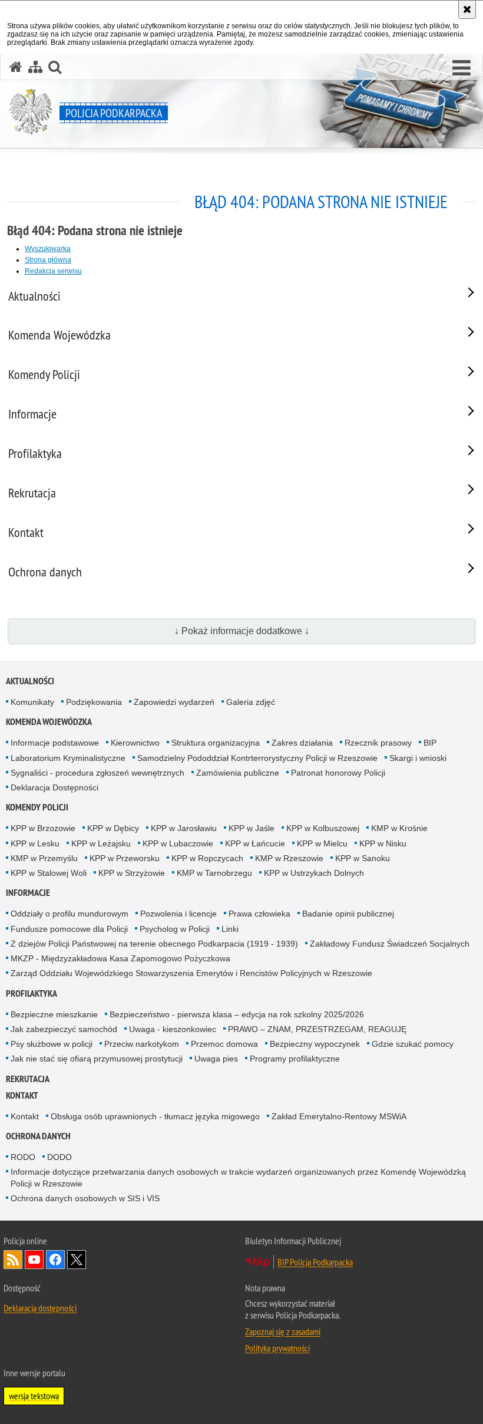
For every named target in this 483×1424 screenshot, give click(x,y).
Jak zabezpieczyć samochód (64, 1029)
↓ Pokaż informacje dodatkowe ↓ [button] (241, 631)
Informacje (28, 892)
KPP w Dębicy (113, 828)
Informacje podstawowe (55, 742)
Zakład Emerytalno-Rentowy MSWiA (339, 1116)
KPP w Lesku (35, 843)
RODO (23, 1157)
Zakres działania (302, 742)
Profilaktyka (31, 993)
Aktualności (30, 681)
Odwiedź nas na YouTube (34, 1259)
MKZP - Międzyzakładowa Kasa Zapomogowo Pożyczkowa (120, 958)
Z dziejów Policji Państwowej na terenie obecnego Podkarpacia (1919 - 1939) (154, 943)
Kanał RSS (13, 1259)
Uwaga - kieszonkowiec (172, 1029)
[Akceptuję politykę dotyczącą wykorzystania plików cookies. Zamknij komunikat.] (467, 9)
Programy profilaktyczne (295, 1058)
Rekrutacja (27, 1079)
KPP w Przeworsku (125, 858)
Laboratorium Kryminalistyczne (68, 758)
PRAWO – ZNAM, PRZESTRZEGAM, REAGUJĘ (317, 1029)
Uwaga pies (216, 1058)
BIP (430, 742)
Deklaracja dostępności (40, 1308)
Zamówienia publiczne (237, 772)
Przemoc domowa (224, 1044)
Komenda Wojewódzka (49, 722)
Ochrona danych (38, 1136)
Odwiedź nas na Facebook (55, 1259)
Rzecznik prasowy (378, 742)
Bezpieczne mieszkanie (54, 1014)
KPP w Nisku (382, 843)
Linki (230, 929)
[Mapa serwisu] (35, 67)
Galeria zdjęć (250, 702)
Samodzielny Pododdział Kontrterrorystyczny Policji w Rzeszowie (257, 758)
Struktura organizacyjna (215, 742)
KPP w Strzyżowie (131, 873)
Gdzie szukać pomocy (413, 1044)
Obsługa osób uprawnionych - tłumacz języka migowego (155, 1116)
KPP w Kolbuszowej (322, 828)
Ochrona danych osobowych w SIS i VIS (85, 1198)
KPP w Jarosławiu (184, 828)
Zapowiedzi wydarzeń (174, 702)
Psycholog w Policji (175, 929)
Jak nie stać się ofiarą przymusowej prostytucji (97, 1058)
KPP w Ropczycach (207, 858)
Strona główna (48, 260)
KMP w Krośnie (399, 828)
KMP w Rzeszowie (289, 858)
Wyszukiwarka (48, 249)
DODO (59, 1157)
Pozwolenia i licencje (178, 913)
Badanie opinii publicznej (348, 913)
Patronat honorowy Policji (338, 772)
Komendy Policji (37, 807)
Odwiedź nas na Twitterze (76, 1259)
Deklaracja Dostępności (54, 787)
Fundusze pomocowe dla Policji (69, 929)
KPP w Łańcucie (255, 843)
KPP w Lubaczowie (178, 843)
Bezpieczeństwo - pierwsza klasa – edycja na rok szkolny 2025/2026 (237, 1014)
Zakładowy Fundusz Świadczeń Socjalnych (389, 943)
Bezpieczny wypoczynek (315, 1044)
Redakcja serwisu (53, 271)
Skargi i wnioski (417, 758)
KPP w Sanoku (362, 858)
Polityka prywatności (277, 1348)
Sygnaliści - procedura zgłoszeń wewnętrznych (97, 772)
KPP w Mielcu (322, 843)
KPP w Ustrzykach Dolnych (314, 873)
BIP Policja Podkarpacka (315, 1262)
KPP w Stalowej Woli (49, 873)
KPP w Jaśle (251, 828)
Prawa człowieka (259, 913)
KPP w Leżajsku (101, 843)
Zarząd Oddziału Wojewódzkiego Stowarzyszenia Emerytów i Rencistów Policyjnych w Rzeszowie (191, 973)
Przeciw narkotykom (141, 1044)
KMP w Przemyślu (44, 858)
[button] (461, 68)
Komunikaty (32, 702)
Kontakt (22, 1095)
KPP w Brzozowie (43, 828)
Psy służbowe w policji (51, 1044)
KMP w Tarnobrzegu (214, 873)
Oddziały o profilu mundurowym (69, 913)
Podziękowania (94, 702)
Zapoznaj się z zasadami (282, 1331)
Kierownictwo (135, 742)
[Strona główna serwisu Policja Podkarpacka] (15, 67)
